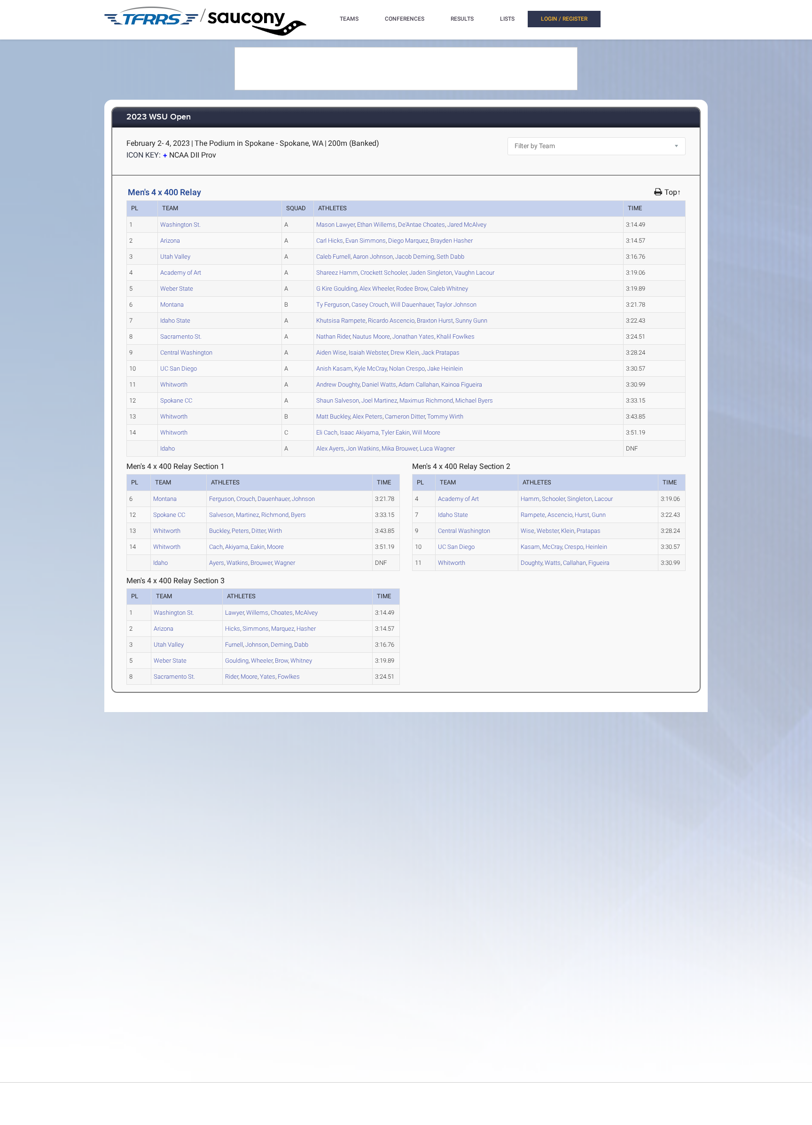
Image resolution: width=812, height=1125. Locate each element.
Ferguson (332, 304)
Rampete (341, 320)
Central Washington (186, 352)
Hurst (435, 320)
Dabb (450, 256)
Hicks (329, 240)
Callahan (418, 384)
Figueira (461, 384)
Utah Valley (175, 256)
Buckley (333, 416)
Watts (379, 384)
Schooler (383, 272)
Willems (376, 224)
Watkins (362, 448)
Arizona (170, 240)
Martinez (379, 400)
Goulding (336, 288)
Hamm (337, 272)
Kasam (334, 368)
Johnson (373, 256)
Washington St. (180, 224)
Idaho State (175, 320)
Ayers (330, 448)
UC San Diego (178, 368)
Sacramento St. (181, 336)
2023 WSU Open (158, 117)
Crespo (407, 368)
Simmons (365, 240)
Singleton (430, 272)
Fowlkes (456, 336)
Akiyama (359, 432)
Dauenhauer (412, 304)
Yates (413, 336)
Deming (414, 256)
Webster (368, 352)
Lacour (474, 272)
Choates (421, 224)
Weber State (176, 288)
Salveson (337, 400)
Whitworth (173, 384)
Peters (367, 416)
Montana (172, 304)
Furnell (333, 256)
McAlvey (466, 224)
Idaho (167, 448)
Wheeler (376, 288)
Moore (371, 336)
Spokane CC (176, 400)
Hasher (451, 240)
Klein (404, 352)
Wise (331, 352)
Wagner (437, 448)
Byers (474, 400)
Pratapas (441, 352)
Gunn (471, 320)
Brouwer (399, 448)
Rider (333, 336)
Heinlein (445, 368)
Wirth (445, 416)
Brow (412, 288)
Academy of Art (180, 272)
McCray (370, 368)
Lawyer (335, 224)
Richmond (426, 400)
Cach (326, 432)
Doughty (337, 384)
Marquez (408, 240)
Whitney (449, 288)
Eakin (395, 432)
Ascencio (391, 320)
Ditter (405, 416)
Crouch (369, 304)
